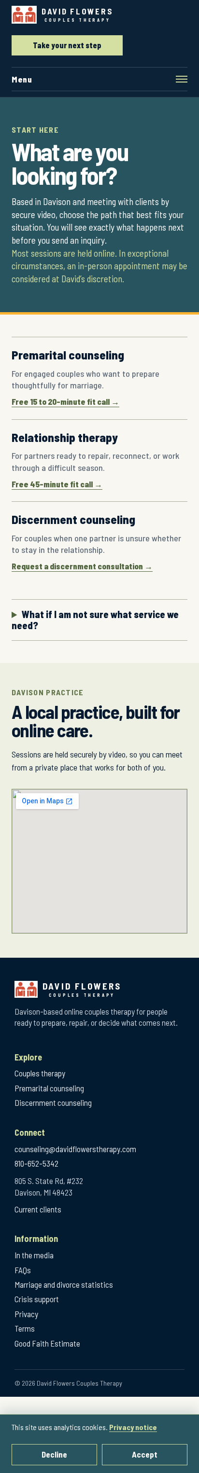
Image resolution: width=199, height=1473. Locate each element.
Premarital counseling (49, 1088)
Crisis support (36, 1299)
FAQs (22, 1270)
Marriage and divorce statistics (63, 1284)
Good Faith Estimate (47, 1343)
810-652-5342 (36, 1163)
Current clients (37, 1209)
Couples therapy (39, 1073)
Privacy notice (133, 1427)
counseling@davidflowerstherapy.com (75, 1149)
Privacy (26, 1314)
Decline (54, 1454)
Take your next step (67, 45)
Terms (24, 1328)
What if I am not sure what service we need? (95, 620)
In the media (34, 1255)
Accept (144, 1454)
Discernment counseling (53, 1102)
